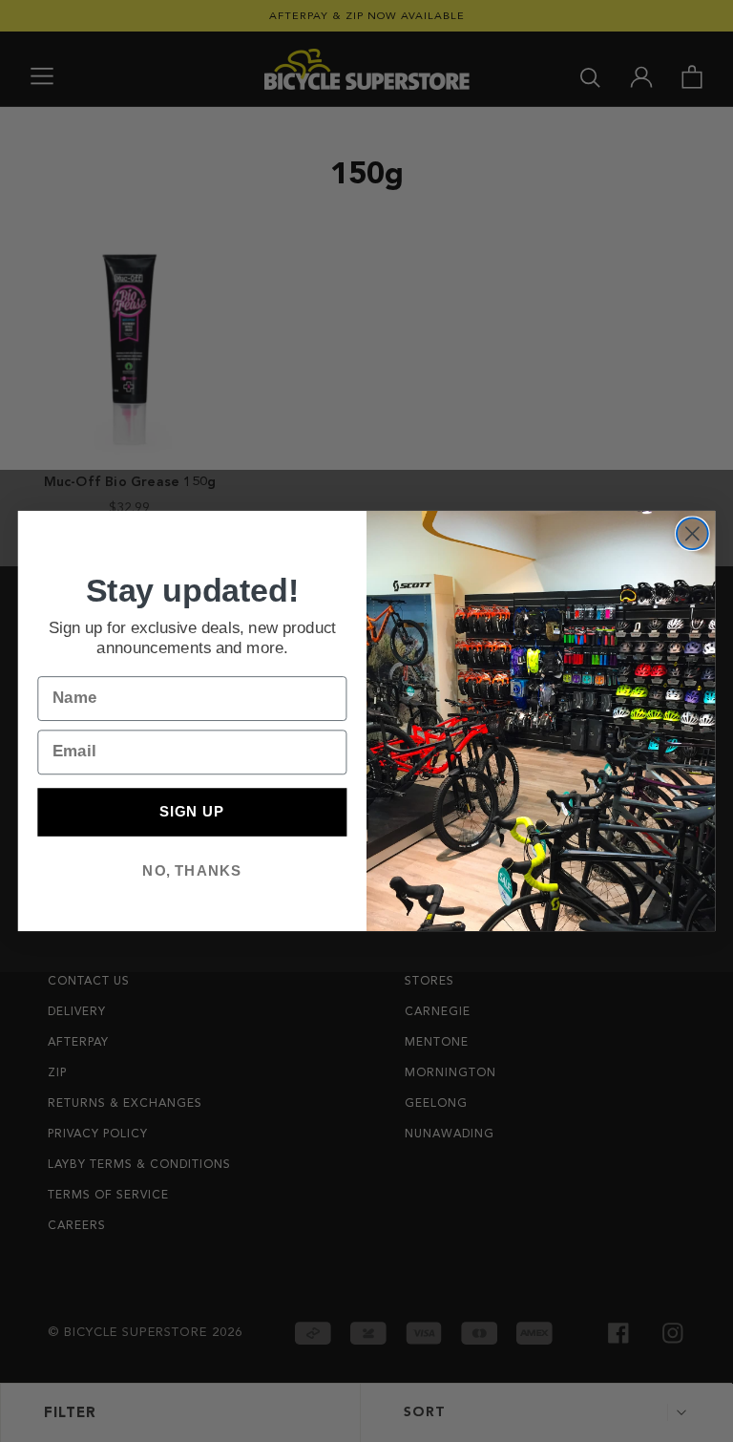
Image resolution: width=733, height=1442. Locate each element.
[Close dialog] (692, 533)
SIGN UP (191, 811)
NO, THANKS (191, 870)
